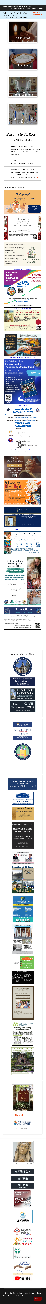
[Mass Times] (23, 43)
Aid (18, 154)
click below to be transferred (22, 269)
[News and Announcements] (23, 97)
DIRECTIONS (37, 13)
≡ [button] (44, 1)
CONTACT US (37, 15)
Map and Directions (22, 1115)
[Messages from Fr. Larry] (23, 125)
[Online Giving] (23, 70)
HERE (38, 177)
